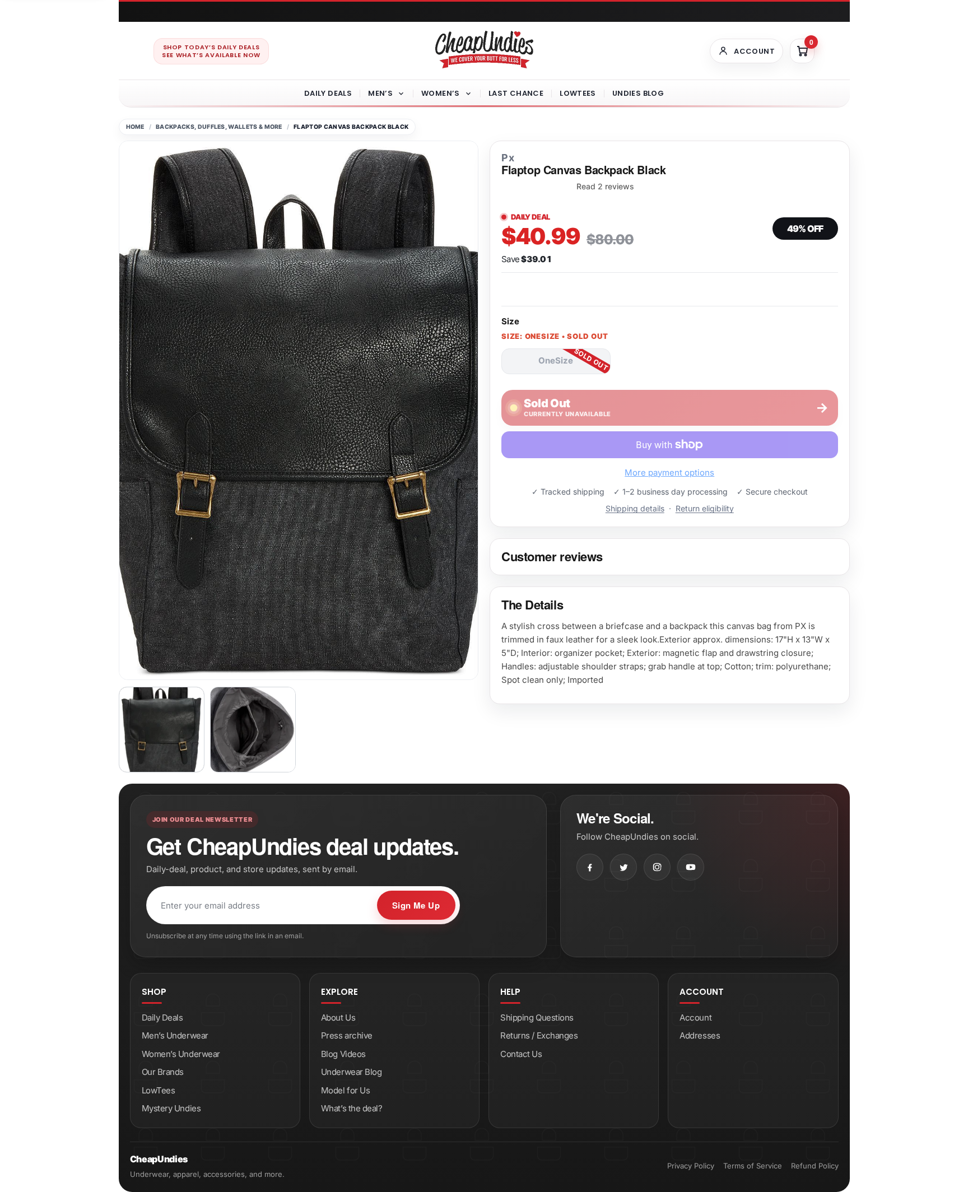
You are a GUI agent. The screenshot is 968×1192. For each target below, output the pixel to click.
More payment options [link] (669, 472)
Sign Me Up (416, 905)
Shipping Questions (537, 1017)
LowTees (578, 93)
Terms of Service (752, 1165)
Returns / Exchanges (539, 1035)
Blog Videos (343, 1054)
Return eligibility (705, 508)
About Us (338, 1017)
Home (135, 127)
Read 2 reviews (605, 186)
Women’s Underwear (181, 1054)
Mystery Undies (171, 1108)
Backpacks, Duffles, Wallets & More (219, 127)
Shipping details (635, 508)
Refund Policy (815, 1165)
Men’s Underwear (175, 1035)
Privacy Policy (690, 1165)
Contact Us (521, 1054)
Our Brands (163, 1072)
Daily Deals (328, 93)
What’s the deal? (352, 1108)
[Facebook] (589, 867)
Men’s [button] (380, 93)
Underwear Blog (351, 1072)
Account (695, 1017)
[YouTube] (690, 867)
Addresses (700, 1035)
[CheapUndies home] (484, 49)
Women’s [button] (440, 93)
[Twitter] (623, 867)
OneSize (555, 360)
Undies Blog (638, 93)
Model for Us (345, 1090)
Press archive (347, 1035)
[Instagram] (657, 867)
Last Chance (515, 93)
